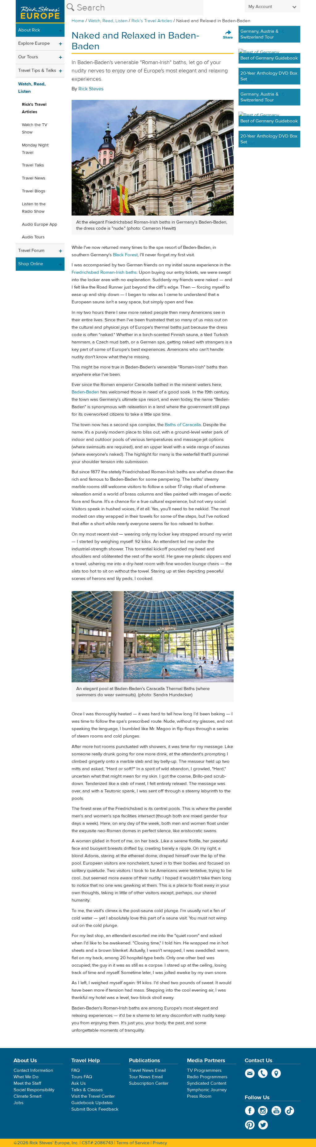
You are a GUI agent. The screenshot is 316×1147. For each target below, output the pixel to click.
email (250, 1073)
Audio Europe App (39, 224)
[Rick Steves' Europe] (40, 11)
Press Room (199, 1096)
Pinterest (250, 1125)
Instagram (263, 1111)
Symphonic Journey (207, 1090)
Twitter (263, 1125)
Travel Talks (33, 165)
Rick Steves (90, 89)
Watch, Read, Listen (107, 21)
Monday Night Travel (35, 148)
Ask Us (78, 1083)
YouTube (276, 1111)
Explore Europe (34, 43)
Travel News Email (147, 1070)
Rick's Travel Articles (151, 21)
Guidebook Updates (92, 1103)
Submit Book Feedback (94, 1109)
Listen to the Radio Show (34, 207)
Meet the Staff (27, 1083)
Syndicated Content (206, 1083)
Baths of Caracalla (183, 425)
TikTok (290, 1111)
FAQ (75, 1070)
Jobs (18, 1103)
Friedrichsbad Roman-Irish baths (104, 272)
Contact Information (33, 1070)
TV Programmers (204, 1070)
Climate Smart (27, 1096)
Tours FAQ (81, 1077)
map (276, 1073)
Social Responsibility (34, 1090)
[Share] (228, 34)
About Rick (29, 30)
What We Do (26, 1077)
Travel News (33, 178)
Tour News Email (146, 1077)
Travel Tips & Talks (37, 70)
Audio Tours (33, 237)
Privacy (160, 1143)
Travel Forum (31, 250)
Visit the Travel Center (93, 1096)
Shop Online (30, 264)
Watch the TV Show (34, 128)
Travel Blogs (33, 191)
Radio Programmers (207, 1077)
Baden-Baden (85, 392)
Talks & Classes (87, 1090)
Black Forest (125, 255)
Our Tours (28, 57)
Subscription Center (148, 1083)
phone (263, 1073)
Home (78, 21)
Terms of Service (132, 1143)
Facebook (250, 1111)
